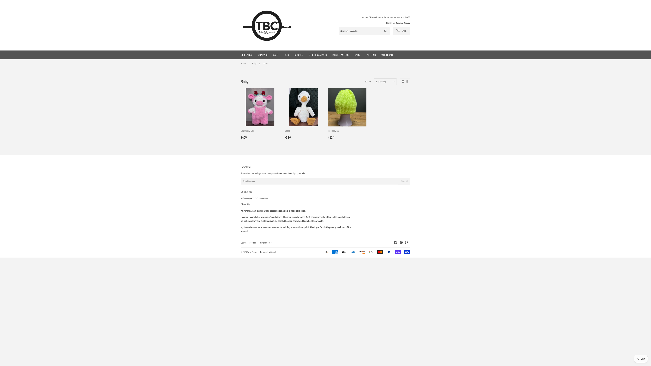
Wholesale (387, 54)
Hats (286, 54)
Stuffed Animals (318, 54)
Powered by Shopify (268, 252)
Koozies (298, 54)
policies (253, 242)
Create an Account (403, 23)
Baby (357, 54)
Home (243, 63)
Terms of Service (265, 242)
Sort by (368, 81)
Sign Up (404, 181)
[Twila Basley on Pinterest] (401, 243)
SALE (275, 54)
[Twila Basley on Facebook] (395, 243)
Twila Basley (252, 252)
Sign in (389, 23)
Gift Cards (246, 54)
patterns (371, 54)
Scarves (263, 54)
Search (243, 242)
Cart (404, 30)
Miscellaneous (340, 54)
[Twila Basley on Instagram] (407, 243)
